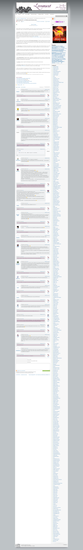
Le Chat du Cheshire (18, 264)
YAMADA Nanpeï (55, 535)
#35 (27, 304)
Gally (54, 245)
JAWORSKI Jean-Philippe (57, 297)
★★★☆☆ (54, 62)
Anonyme (54, 77)
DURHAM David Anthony (57, 214)
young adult (55, 60)
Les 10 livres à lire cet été (21, 79)
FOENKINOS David (56, 235)
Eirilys (18, 306)
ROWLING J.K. (55, 446)
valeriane (17, 171)
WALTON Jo (55, 522)
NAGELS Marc (55, 392)
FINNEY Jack (55, 231)
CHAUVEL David (55, 145)
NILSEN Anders (55, 399)
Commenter (48, 21)
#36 (23, 309)
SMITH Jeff (54, 467)
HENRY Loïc (55, 282)
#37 (23, 314)
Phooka (18, 205)
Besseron (54, 101)
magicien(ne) (56, 55)
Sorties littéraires (55, 471)
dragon (55, 49)
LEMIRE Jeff (55, 336)
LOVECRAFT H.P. (55, 348)
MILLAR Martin (55, 376)
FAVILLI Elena (55, 222)
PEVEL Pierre (55, 418)
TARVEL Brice (55, 491)
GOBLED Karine (55, 251)
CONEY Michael (55, 168)
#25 (27, 244)
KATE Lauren (55, 307)
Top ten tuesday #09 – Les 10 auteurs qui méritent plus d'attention (39, 374)
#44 (23, 354)
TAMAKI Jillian (55, 489)
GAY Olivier (55, 247)
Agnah (18, 228)
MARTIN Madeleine (56, 360)
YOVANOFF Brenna (56, 539)
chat (57, 48)
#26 (23, 256)
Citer (48, 89)
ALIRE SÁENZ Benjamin (57, 71)
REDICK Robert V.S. (56, 429)
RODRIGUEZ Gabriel (56, 437)
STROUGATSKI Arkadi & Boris (57, 483)
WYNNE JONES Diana (56, 534)
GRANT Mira (55, 256)
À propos (19, 14)
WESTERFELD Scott (56, 528)
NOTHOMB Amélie (56, 404)
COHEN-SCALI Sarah (56, 160)
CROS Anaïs (55, 178)
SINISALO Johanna (56, 466)
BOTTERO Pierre (55, 109)
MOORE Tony (55, 383)
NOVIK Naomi (55, 405)
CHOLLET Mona (55, 150)
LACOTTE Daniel (55, 320)
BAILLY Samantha (56, 90)
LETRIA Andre (55, 338)
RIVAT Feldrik (55, 435)
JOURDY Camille (55, 302)
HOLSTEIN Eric (55, 287)
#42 (23, 343)
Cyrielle (54, 180)
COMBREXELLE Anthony (57, 167)
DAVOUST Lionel (55, 189)
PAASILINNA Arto (55, 409)
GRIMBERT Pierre (56, 264)
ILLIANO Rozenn (55, 296)
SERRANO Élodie (56, 456)
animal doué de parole (57, 46)
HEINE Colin (55, 279)
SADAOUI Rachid (55, 451)
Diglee (54, 206)
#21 (27, 226)
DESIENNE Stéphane (56, 201)
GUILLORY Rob (55, 270)
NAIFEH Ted (55, 393)
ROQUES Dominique (56, 439)
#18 (23, 207)
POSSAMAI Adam (55, 423)
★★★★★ (55, 61)
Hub (53, 292)
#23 (27, 235)
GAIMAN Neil (55, 241)
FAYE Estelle (55, 223)
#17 (27, 203)
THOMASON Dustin (56, 497)
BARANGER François (56, 92)
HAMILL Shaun (55, 274)
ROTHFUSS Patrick (56, 443)
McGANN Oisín (55, 371)
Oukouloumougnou (19, 350)
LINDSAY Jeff (55, 344)
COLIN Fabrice (55, 161)
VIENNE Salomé (55, 518)
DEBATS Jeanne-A (56, 194)
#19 (27, 212)
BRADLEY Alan (55, 112)
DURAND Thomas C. (56, 213)
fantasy (61, 50)
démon (58, 49)
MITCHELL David (55, 377)
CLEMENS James (56, 156)
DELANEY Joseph (56, 195)
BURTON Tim (55, 132)
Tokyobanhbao (55, 500)
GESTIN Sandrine (56, 248)
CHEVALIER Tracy (56, 149)
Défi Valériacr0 (52, 14)
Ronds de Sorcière (56, 438)
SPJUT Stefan (55, 474)
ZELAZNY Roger (55, 540)
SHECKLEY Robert (56, 461)
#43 (27, 348)
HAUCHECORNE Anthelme (57, 276)
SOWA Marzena (55, 473)
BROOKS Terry (55, 122)
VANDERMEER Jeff (56, 513)
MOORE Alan (55, 381)
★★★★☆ (61, 61)
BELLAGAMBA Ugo (56, 98)
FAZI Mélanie (55, 224)
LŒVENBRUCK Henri (56, 347)
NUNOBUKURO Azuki (56, 406)
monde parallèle (62, 55)
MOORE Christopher (56, 382)
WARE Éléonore (55, 523)
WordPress (18, 545)
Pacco (54, 410)
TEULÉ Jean (55, 494)
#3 (27, 99)
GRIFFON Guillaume (56, 262)
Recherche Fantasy (34, 14)
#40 (23, 329)
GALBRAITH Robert (56, 242)
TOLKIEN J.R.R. (55, 501)
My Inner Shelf (17, 215)
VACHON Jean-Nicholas (57, 507)
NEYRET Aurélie (55, 394)
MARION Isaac (55, 355)
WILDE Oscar (55, 529)
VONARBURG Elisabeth (57, 519)
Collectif (54, 162)
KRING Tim (55, 314)
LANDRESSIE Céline (56, 321)
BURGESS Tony (55, 128)
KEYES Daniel (55, 310)
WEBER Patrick (55, 525)
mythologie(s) (55, 56)
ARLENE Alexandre (56, 81)
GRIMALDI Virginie (56, 263)
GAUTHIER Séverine (56, 246)
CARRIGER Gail (55, 135)
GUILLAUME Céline (56, 269)
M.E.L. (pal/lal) (27, 14)
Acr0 (23, 21)
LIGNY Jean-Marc (56, 343)
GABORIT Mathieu (56, 240)
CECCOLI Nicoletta (56, 139)
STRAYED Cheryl (55, 480)
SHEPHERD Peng (56, 463)
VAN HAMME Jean (56, 511)
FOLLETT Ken (55, 236)
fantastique (55, 50)
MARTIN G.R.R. (55, 359)
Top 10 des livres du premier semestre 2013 (23, 78)
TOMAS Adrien (55, 502)
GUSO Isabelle (55, 271)
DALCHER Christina (56, 183)
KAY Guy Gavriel (55, 309)
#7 (27, 118)
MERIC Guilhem (55, 375)
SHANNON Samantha (56, 460)
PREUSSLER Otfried (56, 426)
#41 (27, 334)
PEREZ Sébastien (56, 415)
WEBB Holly (55, 524)
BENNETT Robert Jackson (57, 99)
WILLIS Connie (55, 530)
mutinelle (17, 120)
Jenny (54, 298)
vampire (64, 59)
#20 (23, 221)
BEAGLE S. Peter (55, 95)
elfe (60, 49)
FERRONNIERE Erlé (56, 229)
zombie (60, 60)
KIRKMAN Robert (55, 313)
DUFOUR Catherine (56, 208)
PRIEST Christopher (56, 427)
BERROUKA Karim (56, 100)
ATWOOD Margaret (56, 84)
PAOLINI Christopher (56, 411)
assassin (59, 47)
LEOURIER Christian (56, 337)
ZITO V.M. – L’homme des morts (22, 374)
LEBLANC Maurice (56, 332)
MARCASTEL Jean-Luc (56, 353)
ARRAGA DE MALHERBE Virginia (58, 82)
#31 (27, 285)
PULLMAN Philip (55, 428)
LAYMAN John (55, 327)
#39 (23, 324)
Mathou (54, 366)
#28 (23, 271)
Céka (54, 140)
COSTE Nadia (55, 172)
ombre (64, 56)
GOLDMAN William (56, 253)
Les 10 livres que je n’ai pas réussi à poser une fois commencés (26, 83)
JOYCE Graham (55, 303)
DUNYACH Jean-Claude (57, 211)
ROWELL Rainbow (56, 445)
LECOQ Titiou (55, 333)
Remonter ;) (65, 544)
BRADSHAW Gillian (56, 115)
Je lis (23, 14)
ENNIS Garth (55, 217)
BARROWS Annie (55, 94)
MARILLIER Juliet (55, 354)
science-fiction (55, 57)
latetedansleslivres (19, 160)
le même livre (23, 65)
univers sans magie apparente (58, 59)
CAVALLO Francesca (56, 138)
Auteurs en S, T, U (56, 87)
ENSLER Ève (55, 218)
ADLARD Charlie (55, 67)
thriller (57, 58)
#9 (27, 130)
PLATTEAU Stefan (56, 421)
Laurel (54, 326)
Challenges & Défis (40, 14)
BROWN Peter (55, 123)
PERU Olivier (55, 416)
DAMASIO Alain (55, 184)
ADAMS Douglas (55, 66)
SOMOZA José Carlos (56, 468)
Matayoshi (54, 364)
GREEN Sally (55, 259)
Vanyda (54, 514)
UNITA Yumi (55, 506)
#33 (27, 295)
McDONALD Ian (55, 370)
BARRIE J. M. (55, 93)
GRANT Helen (55, 254)
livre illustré (63, 52)
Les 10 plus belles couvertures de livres (23, 82)
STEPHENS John (55, 478)
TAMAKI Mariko (55, 490)
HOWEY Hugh (55, 291)
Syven (54, 485)
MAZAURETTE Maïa (56, 367)
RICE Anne (54, 432)
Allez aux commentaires (41, 21)
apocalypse (55, 47)
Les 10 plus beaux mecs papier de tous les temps (24, 81)
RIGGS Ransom (55, 434)
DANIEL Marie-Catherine (57, 185)
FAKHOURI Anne (55, 219)
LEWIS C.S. (55, 341)
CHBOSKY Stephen (56, 146)
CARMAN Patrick (55, 134)
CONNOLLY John (55, 169)
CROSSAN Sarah (55, 179)
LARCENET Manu (56, 324)
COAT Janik (55, 157)
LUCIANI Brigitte (55, 349)
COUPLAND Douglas (56, 173)
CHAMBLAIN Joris (56, 143)
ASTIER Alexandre (56, 83)
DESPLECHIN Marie (56, 202)
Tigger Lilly (18, 278)
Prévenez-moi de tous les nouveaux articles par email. (25, 372)
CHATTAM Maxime (56, 144)
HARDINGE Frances (56, 275)
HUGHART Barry (55, 293)
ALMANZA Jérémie (56, 72)
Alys (18, 336)
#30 (23, 280)
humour (54, 52)
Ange (54, 76)
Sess (54, 457)
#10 (23, 143)
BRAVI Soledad (55, 117)
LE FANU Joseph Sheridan (57, 330)
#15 (23, 183)
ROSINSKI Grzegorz (56, 440)
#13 (23, 164)
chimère (60, 48)
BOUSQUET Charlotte (56, 111)
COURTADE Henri (56, 174)
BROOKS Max (55, 121)
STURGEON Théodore (56, 484)
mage (53, 55)
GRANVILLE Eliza (56, 257)
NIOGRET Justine (55, 400)
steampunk (54, 58)
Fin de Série (46, 14)
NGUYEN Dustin (55, 395)
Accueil (16, 14)
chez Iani (36, 25)
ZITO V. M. (54, 541)
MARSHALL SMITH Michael (57, 358)
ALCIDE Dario (55, 70)
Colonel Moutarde (56, 166)
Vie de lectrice (55, 517)
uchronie (60, 58)
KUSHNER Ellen (55, 316)
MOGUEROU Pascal (56, 378)
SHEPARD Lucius (56, 462)
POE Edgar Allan (55, 422)
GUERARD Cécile (56, 268)
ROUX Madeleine (55, 444)
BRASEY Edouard (56, 116)
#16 (23, 190)
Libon (54, 342)
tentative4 (17, 91)
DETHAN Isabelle (55, 203)
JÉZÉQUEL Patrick (56, 299)
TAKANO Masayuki (56, 488)
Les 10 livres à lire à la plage (21, 80)
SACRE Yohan (55, 450)
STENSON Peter (55, 477)
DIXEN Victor (55, 207)
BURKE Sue (55, 129)
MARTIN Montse (55, 361)
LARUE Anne (55, 325)
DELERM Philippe (56, 197)
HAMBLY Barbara (55, 273)
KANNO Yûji (55, 305)
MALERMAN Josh (56, 350)
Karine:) (18, 297)
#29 (27, 276)
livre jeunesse (57, 54)
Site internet (29, 362)
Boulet (54, 110)
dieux (64, 48)
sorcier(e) (60, 57)
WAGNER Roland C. (56, 520)
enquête (62, 49)
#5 (27, 108)
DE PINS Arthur (55, 191)
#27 (27, 261)
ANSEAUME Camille (56, 78)
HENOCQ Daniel (55, 280)
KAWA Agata (55, 308)
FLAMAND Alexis (55, 234)
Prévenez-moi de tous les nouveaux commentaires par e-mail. (26, 371)
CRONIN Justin (55, 177)
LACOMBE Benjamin (56, 319)
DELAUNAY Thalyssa (56, 196)
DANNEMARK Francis (56, 186)
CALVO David (55, 133)
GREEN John (55, 258)
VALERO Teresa (55, 508)
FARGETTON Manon (56, 220)
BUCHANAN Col (55, 126)
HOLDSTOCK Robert (56, 286)
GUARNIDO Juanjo (56, 265)
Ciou (54, 151)
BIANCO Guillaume (56, 104)
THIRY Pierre (55, 496)
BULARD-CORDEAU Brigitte (57, 127)
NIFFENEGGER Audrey (56, 398)
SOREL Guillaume (56, 469)
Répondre (46, 89)
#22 (23, 230)
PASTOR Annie (55, 412)
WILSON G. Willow (56, 531)
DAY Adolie (55, 190)
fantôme (56, 51)
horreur (61, 51)
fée (58, 51)
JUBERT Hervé (55, 304)
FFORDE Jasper (55, 230)
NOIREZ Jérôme (55, 401)
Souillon (54, 472)
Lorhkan (17, 110)
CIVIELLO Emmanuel (56, 152)
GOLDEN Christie (55, 252)
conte (62, 48)
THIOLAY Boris (55, 495)
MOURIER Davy (55, 389)
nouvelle (61, 56)
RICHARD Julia (55, 433)
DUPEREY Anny (55, 212)
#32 (23, 290)
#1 (27, 89)
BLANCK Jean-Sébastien (57, 106)
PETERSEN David (56, 417)
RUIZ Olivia (55, 449)
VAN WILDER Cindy (56, 512)
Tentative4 (17, 237)
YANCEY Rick (55, 536)
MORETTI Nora (55, 384)
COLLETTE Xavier (56, 163)
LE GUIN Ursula (55, 331)
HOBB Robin (55, 285)
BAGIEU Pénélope (56, 89)
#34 (23, 299)
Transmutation (18, 101)
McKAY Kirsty (55, 372)
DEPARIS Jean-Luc (56, 200)
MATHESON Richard (56, 365)
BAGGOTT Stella (55, 88)
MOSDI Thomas (55, 387)
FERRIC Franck (55, 228)
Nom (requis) (29, 359)
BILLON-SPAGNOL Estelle (57, 105)
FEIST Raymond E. (56, 225)
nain (58, 56)
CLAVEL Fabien (55, 155)
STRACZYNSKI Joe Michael (57, 479)
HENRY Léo (55, 281)
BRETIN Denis (55, 118)
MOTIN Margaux (55, 388)
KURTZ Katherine (55, 315)
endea (18, 287)
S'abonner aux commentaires (21, 370)
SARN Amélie (55, 455)
